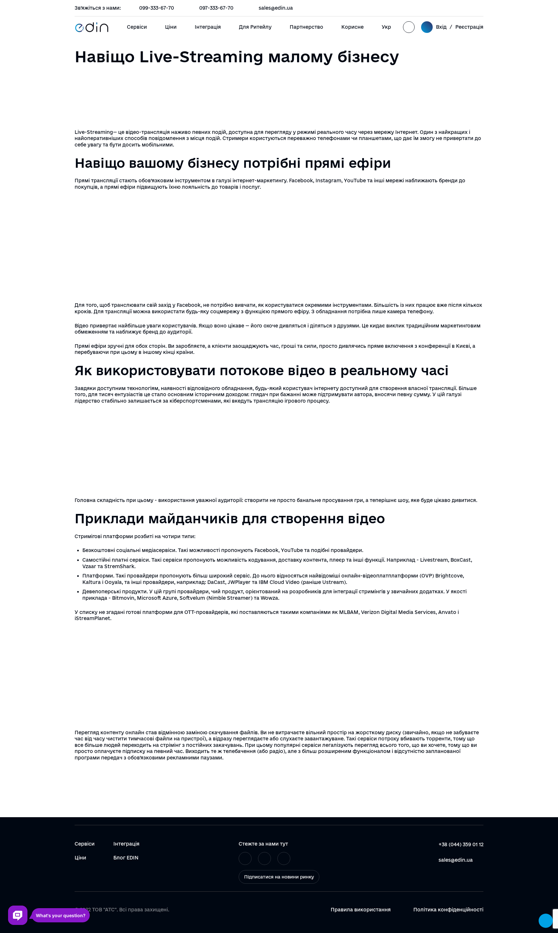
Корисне (352, 27)
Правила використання (361, 909)
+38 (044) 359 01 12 (461, 844)
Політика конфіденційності (448, 909)
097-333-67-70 (216, 8)
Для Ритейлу (255, 27)
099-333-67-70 (156, 8)
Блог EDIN (126, 857)
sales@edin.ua (276, 8)
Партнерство (306, 27)
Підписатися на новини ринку (279, 876)
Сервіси (137, 27)
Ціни (171, 27)
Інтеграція (208, 27)
